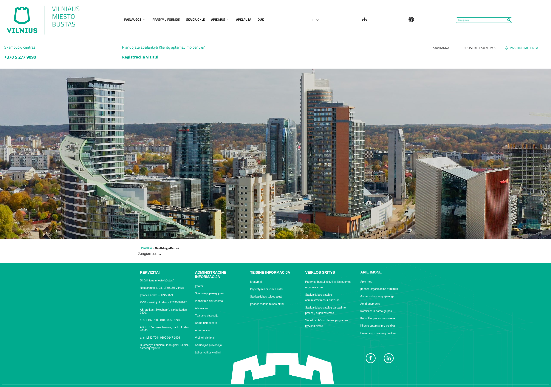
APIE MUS (218, 19)
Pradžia (146, 248)
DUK (261, 19)
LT (311, 20)
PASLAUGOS (132, 19)
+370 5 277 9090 (20, 57)
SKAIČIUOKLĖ (195, 19)
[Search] (509, 20)
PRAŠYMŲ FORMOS (166, 19)
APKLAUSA (243, 19)
